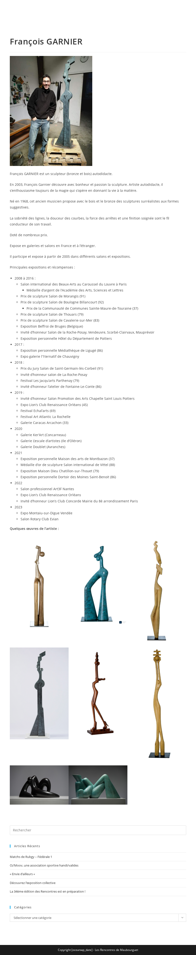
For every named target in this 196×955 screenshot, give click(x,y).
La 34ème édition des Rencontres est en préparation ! (47, 891)
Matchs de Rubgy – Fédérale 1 (31, 857)
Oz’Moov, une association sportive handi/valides (44, 865)
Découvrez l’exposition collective (32, 883)
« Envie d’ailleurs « (23, 874)
